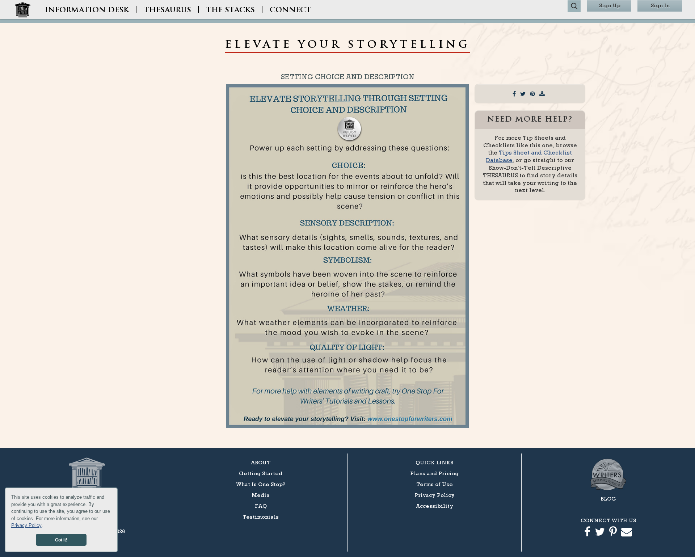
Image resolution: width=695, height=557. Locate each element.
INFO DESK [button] (87, 10)
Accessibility (434, 506)
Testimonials (261, 517)
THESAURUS (167, 10)
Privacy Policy (26, 525)
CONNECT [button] (290, 10)
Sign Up (609, 5)
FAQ (261, 506)
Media (261, 495)
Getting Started (260, 473)
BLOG (608, 498)
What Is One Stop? (260, 484)
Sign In (660, 5)
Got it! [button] (61, 539)
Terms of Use (434, 484)
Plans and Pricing (434, 473)
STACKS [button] (230, 10)
